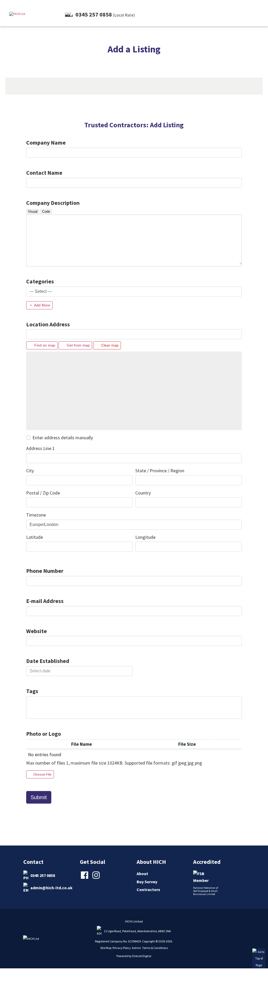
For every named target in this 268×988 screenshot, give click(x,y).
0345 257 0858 (42, 875)
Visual (32, 211)
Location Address (48, 324)
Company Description (53, 203)
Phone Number (44, 571)
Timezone (36, 515)
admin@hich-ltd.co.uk (51, 887)
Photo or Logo (43, 734)
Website (36, 631)
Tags (32, 691)
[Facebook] (85, 878)
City (30, 471)
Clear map (109, 345)
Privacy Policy (122, 948)
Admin (136, 948)
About (142, 873)
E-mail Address (45, 601)
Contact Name (44, 172)
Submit (39, 797)
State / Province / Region (159, 471)
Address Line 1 (40, 448)
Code (46, 211)
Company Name (46, 142)
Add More (41, 305)
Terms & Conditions (155, 948)
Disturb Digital (141, 956)
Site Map (105, 948)
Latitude (34, 537)
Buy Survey (147, 881)
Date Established (47, 661)
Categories (40, 281)
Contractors (148, 889)
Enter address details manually (62, 438)
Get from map (78, 345)
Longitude (145, 537)
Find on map (44, 345)
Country (143, 493)
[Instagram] (96, 878)
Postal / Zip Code (43, 493)
